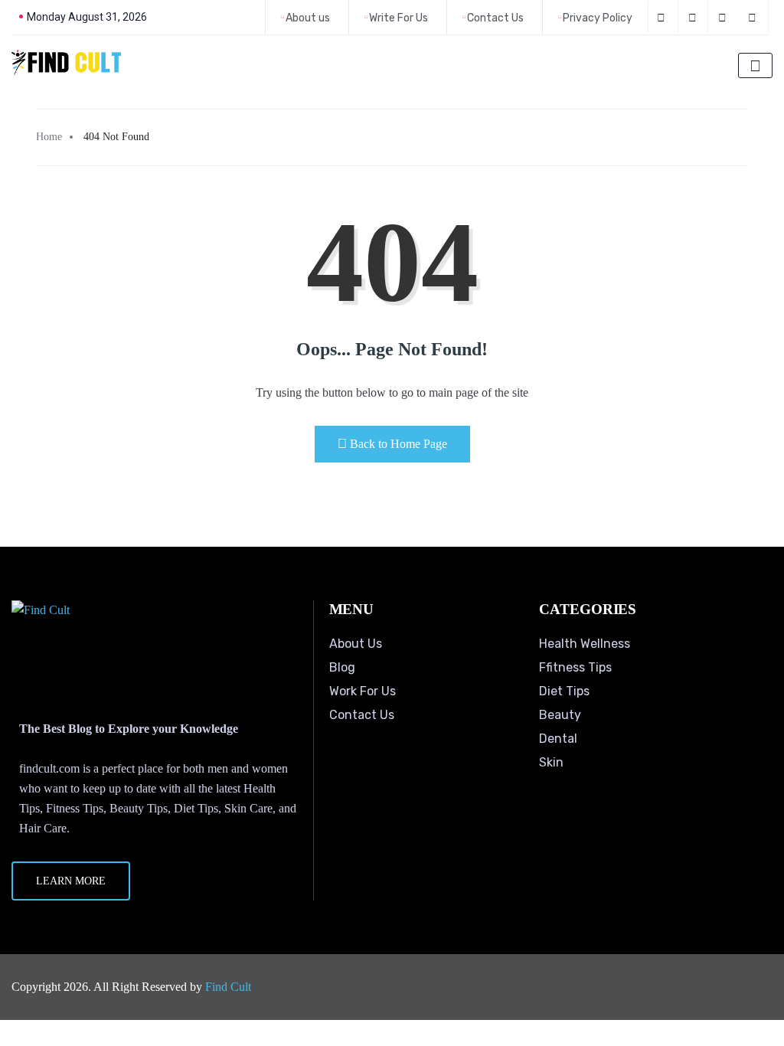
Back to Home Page (398, 443)
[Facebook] (663, 17)
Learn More (71, 881)
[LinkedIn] (724, 17)
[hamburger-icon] (755, 65)
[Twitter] (694, 17)
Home (49, 136)
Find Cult (228, 986)
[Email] (754, 17)
